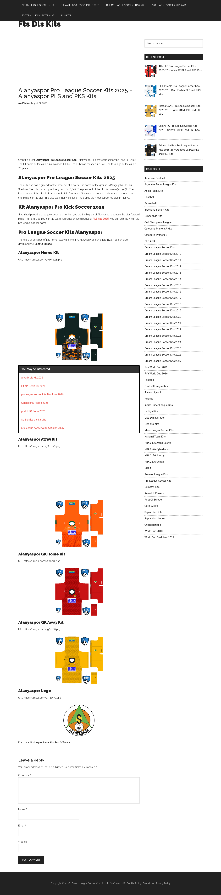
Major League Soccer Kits (159, 430)
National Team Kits (155, 436)
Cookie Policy (134, 883)
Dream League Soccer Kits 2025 (162, 348)
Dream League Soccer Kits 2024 (162, 342)
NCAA (147, 468)
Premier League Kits (156, 474)
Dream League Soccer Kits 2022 (162, 329)
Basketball (150, 203)
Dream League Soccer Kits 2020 (162, 316)
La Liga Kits (151, 411)
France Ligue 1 (152, 392)
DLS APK (149, 241)
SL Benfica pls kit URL (33, 419)
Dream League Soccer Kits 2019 (162, 310)
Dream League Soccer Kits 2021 (162, 323)
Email (22, 825)
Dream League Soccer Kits (159, 247)
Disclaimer (148, 883)
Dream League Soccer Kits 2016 (162, 291)
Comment (24, 775)
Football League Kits (156, 386)
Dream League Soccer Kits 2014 (162, 279)
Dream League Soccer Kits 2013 (162, 272)
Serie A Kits (151, 505)
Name (22, 809)
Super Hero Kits (153, 512)
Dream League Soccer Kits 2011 (162, 260)
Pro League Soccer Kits (42, 742)
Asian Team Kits (153, 190)
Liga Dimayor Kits (154, 417)
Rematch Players (154, 493)
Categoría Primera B (155, 234)
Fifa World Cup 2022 (156, 367)
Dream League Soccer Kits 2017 (162, 297)
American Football (154, 178)
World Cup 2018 (153, 531)
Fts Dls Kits (39, 23)
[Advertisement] (79, 63)
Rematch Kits (152, 487)
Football (149, 379)
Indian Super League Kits (158, 405)
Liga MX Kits (151, 424)
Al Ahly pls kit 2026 (32, 377)
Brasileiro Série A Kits (156, 209)
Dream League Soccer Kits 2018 (162, 304)
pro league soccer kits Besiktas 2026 (42, 394)
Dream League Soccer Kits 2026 (162, 354)
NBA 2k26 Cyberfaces (157, 449)
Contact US (119, 883)
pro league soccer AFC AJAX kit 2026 (42, 428)
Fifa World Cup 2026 (156, 373)
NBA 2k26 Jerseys (155, 455)
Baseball (149, 197)
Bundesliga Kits (153, 216)
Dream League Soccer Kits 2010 (162, 253)
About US (106, 883)
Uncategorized (152, 524)
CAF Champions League (157, 222)
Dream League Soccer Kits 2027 (162, 360)
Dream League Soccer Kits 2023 (162, 335)
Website (23, 841)
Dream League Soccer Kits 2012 (162, 266)
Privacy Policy (163, 883)
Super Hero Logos (154, 518)
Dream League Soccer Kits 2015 (162, 285)
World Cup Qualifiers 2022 (159, 537)
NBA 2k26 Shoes (154, 461)
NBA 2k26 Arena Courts (157, 442)
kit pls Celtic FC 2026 (33, 386)
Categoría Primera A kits (158, 228)
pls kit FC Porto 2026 (33, 411)
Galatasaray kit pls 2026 (34, 402)
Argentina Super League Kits (160, 184)
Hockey (148, 398)
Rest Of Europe (62, 742)
